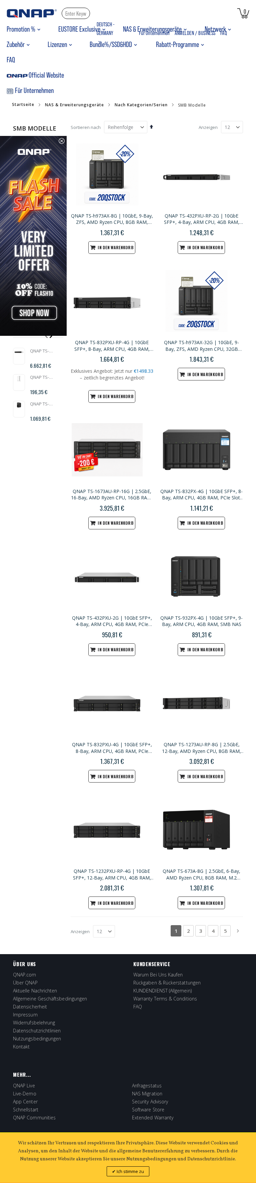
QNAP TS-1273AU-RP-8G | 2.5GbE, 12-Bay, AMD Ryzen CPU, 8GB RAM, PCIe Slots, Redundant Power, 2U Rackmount (201, 748)
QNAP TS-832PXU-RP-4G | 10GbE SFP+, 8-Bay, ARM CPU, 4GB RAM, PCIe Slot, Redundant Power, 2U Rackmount (112, 345)
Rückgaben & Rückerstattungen (167, 982)
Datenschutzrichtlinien (37, 1030)
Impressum (25, 1014)
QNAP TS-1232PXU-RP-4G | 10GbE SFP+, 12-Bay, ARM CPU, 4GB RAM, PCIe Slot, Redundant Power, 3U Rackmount (112, 874)
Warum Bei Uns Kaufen (158, 974)
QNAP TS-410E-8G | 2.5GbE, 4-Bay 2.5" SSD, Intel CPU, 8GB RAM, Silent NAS (41, 404)
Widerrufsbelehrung (34, 1022)
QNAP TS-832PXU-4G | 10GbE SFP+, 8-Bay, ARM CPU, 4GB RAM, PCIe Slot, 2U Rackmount (112, 748)
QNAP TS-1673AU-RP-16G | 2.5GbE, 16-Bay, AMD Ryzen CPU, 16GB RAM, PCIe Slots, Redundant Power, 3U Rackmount (112, 494)
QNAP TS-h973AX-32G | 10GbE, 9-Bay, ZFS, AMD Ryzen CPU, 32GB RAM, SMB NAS (201, 345)
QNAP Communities (34, 1117)
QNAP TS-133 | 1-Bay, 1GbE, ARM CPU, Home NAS (41, 377)
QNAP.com (24, 974)
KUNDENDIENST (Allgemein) (162, 990)
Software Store (148, 1109)
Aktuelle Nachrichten (35, 990)
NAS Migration (147, 1093)
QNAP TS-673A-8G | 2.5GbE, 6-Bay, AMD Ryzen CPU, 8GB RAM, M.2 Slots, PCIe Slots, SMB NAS (201, 874)
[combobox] (76, 13)
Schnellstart (25, 1109)
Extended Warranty (152, 1117)
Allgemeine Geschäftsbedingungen (50, 998)
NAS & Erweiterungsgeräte (74, 105)
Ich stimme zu (130, 1171)
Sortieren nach (86, 127)
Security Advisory (150, 1101)
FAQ (137, 1006)
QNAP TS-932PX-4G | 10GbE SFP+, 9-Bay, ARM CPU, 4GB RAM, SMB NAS (201, 621)
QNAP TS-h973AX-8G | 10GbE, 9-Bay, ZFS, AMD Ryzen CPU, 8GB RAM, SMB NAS (112, 219)
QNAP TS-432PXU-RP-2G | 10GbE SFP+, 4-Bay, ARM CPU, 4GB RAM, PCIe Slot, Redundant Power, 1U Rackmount (201, 219)
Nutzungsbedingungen (37, 1038)
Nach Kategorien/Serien (141, 105)
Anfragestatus (147, 1085)
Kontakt (21, 1046)
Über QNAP (25, 982)
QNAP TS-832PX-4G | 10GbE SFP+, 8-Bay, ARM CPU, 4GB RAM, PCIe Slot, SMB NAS (201, 494)
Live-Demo (24, 1093)
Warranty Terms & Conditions (165, 998)
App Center (25, 1101)
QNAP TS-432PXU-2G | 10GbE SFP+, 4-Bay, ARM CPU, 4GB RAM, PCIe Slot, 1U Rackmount (112, 621)
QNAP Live (24, 1085)
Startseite (23, 104)
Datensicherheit (30, 1006)
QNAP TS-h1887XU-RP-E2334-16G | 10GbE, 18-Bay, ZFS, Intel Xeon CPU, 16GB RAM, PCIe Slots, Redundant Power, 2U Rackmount (41, 351)
